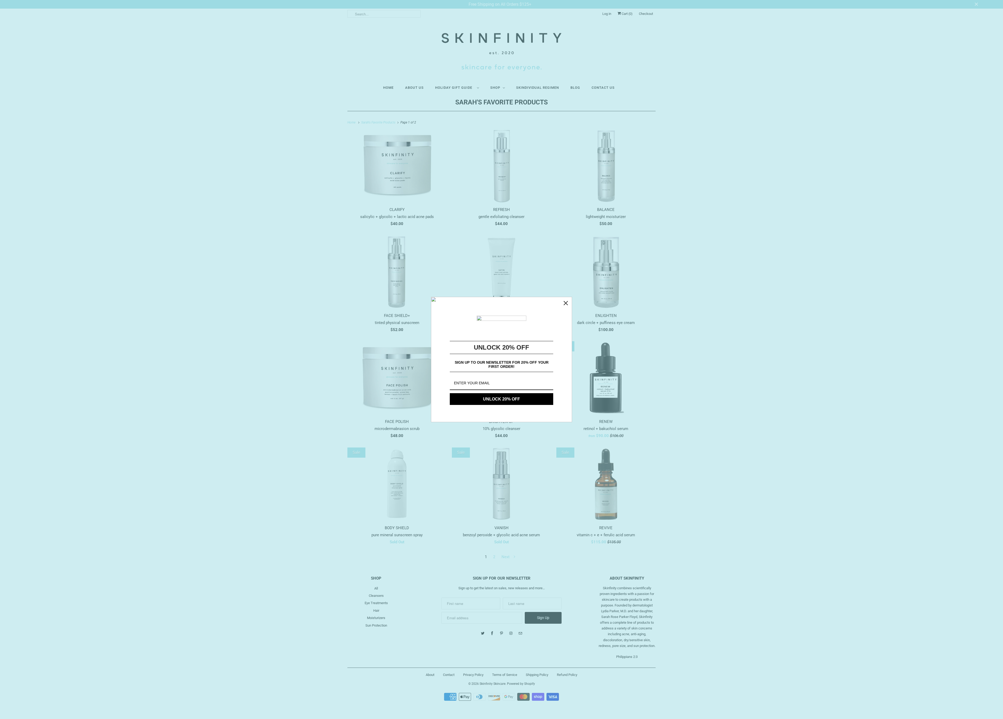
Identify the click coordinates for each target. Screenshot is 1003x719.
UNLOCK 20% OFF (501, 399)
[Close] (565, 303)
